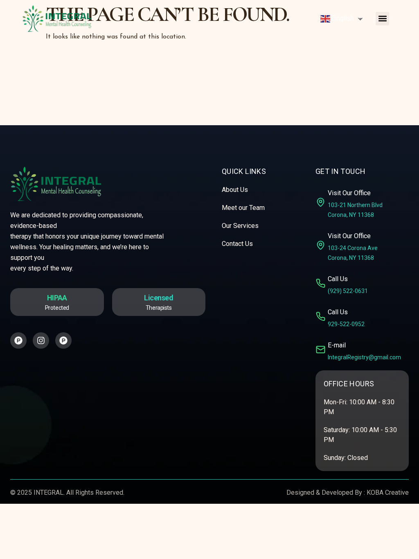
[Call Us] (320, 283)
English (342, 18)
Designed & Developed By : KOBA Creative (347, 492)
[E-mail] (320, 350)
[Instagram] (41, 340)
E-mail (337, 345)
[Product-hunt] (18, 340)
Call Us (338, 279)
